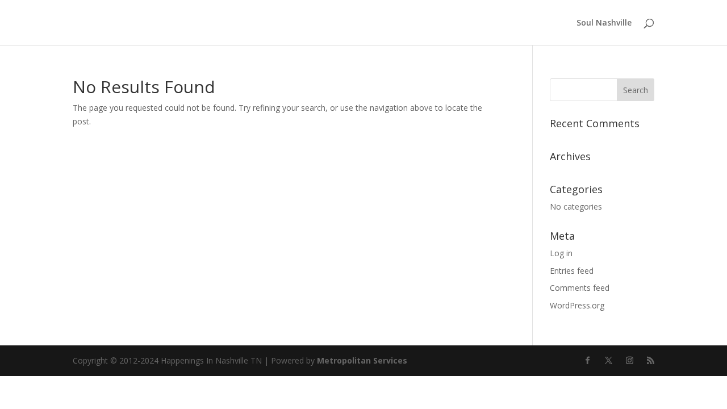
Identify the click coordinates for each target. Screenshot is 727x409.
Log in (561, 253)
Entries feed (572, 270)
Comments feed (579, 287)
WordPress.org (577, 305)
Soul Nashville (604, 23)
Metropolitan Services (362, 360)
